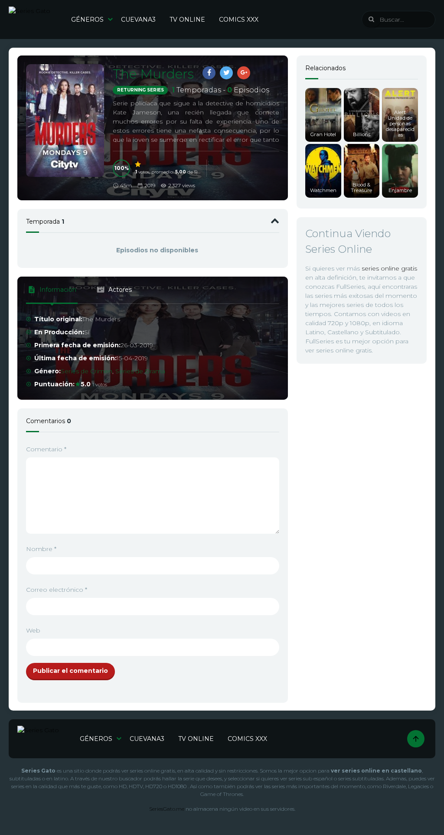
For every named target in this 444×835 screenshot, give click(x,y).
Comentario (46, 449)
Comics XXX (238, 19)
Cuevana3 (138, 19)
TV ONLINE (187, 19)
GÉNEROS (87, 19)
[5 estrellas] (138, 164)
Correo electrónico (56, 590)
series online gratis (389, 268)
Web (33, 630)
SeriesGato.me (166, 809)
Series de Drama (140, 371)
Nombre (41, 549)
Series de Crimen (86, 371)
